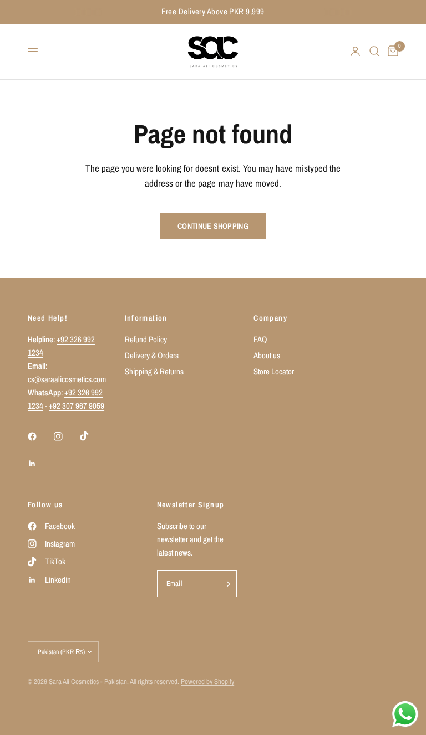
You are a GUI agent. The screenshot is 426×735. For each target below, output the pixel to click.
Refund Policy (146, 339)
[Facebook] (40, 436)
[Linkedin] (40, 463)
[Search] (375, 51)
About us (266, 355)
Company (270, 318)
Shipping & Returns (154, 371)
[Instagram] (66, 436)
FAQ (260, 339)
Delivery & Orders (152, 355)
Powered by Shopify (207, 681)
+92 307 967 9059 (76, 406)
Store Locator (273, 371)
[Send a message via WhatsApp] (405, 714)
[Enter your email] (226, 583)
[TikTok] (92, 436)
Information (146, 318)
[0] (391, 51)
